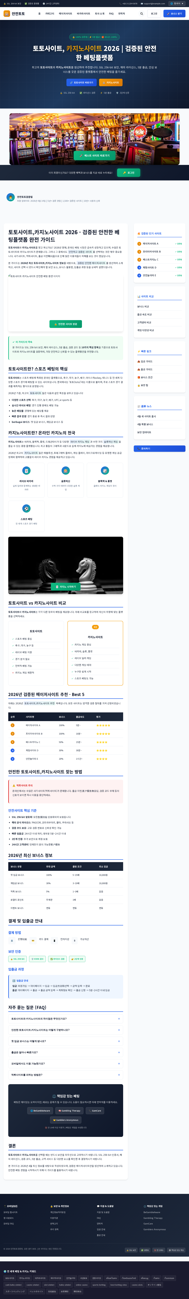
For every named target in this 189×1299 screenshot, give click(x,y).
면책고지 (54, 1223)
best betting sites (119, 1284)
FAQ (111, 13)
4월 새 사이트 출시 (146, 416)
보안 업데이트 (144, 432)
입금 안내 (101, 1229)
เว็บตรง (156, 1278)
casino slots (137, 1284)
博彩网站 (77, 1291)
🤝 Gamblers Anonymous (65, 1119)
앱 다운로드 (9, 1217)
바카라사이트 (83, 13)
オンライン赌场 (154, 1284)
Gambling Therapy (153, 1217)
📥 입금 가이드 (145, 361)
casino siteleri (33, 1284)
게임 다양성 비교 (145, 330)
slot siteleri (49, 1284)
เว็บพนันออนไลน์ (129, 1278)
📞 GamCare (95, 1110)
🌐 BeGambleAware (40, 1110)
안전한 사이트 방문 (65, 324)
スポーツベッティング (15, 1291)
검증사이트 (96, 1278)
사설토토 (83, 1278)
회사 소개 (99, 13)
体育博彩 (65, 1291)
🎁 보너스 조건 (145, 377)
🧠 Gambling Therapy (69, 1110)
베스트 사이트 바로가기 (95, 155)
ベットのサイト (36, 1291)
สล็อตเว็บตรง (111, 1278)
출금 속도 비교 (144, 314)
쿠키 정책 (54, 1229)
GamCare (148, 1223)
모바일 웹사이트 (11, 1212)
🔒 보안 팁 (142, 385)
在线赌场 (52, 1291)
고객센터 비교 (144, 322)
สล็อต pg (144, 1278)
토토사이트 (9, 1278)
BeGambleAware (152, 1212)
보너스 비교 (143, 306)
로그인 (154, 13)
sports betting (99, 1284)
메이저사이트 (65, 13)
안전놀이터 (70, 1278)
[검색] (141, 13)
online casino (82, 1284)
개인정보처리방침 (58, 1212)
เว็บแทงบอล (169, 1278)
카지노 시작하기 (66, 586)
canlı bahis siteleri (13, 1284)
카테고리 (49, 13)
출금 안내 (101, 1235)
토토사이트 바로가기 (81, 82)
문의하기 (143, 448)
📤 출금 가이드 (145, 369)
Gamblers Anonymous (155, 1229)
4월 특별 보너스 (145, 424)
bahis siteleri (65, 1284)
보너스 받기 (174, 13)
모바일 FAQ (9, 1223)
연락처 (121, 13)
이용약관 (54, 1217)
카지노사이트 (111, 82)
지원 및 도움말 (103, 1212)
